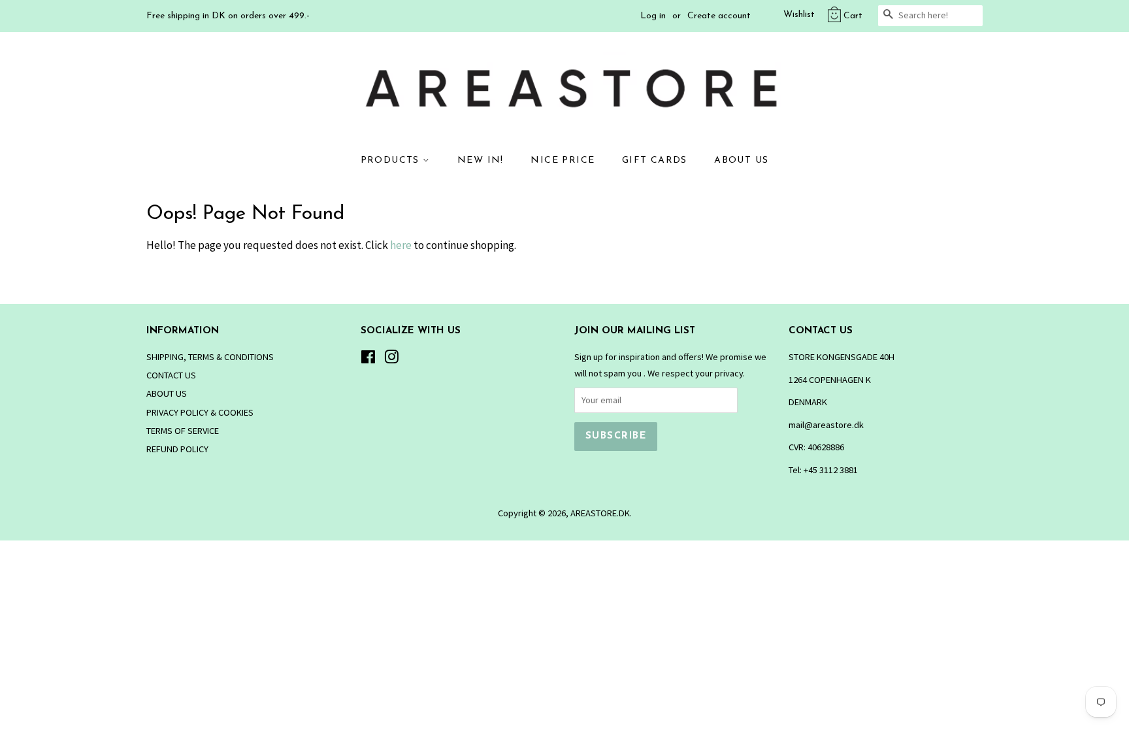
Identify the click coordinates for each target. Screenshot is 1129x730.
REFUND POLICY (177, 449)
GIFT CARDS (654, 160)
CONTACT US (171, 375)
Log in (653, 16)
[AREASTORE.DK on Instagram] (391, 359)
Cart (852, 16)
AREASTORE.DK (600, 513)
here (401, 245)
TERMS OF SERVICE (182, 431)
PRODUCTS (392, 160)
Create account (719, 16)
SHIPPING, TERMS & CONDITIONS (210, 357)
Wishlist (799, 15)
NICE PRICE (563, 160)
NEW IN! (480, 160)
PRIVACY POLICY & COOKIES (200, 412)
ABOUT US (741, 160)
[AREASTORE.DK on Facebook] (368, 359)
